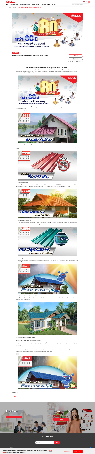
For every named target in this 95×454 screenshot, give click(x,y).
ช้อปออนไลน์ (69, 2)
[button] (6, 7)
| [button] (18, 7)
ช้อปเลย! (61, 419)
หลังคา (15, 396)
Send (18, 353)
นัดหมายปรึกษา (14, 417)
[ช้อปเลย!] (61, 418)
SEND (57, 442)
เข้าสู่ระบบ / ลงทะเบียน (77, 2)
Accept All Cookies (77, 451)
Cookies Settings (67, 451)
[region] (47, 451)
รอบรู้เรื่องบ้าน (15, 52)
